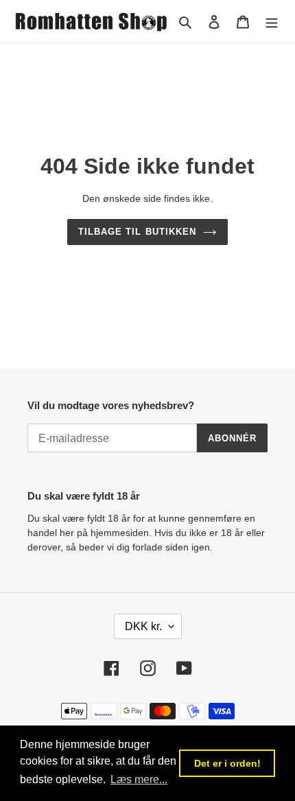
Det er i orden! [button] (227, 763)
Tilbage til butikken (137, 232)
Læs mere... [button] (138, 779)
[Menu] (271, 21)
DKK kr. (143, 626)
